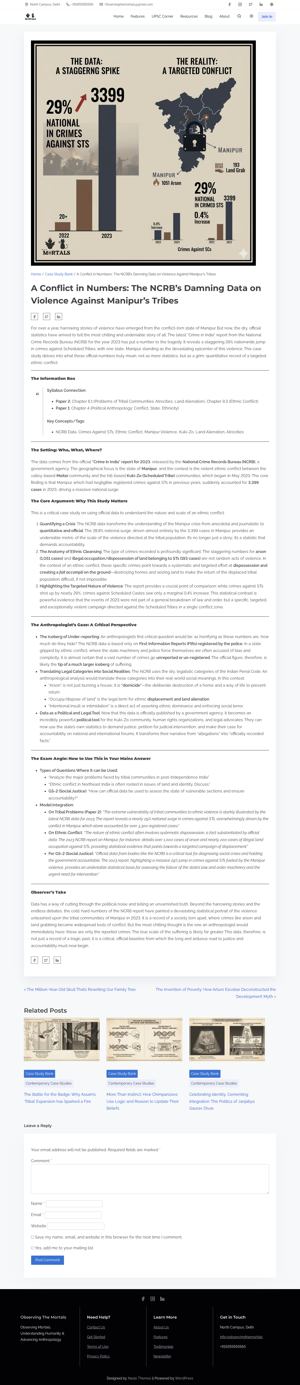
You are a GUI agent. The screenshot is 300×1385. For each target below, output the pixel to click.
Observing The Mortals (43, 1317)
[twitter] (250, 4)
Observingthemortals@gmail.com (128, 4)
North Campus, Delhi (44, 4)
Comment (41, 1160)
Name (38, 1203)
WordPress (184, 1378)
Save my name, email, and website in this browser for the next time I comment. (108, 1237)
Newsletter (162, 1356)
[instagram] (240, 4)
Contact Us (96, 1327)
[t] (271, 4)
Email (37, 1214)
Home (36, 274)
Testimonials (163, 1347)
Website (38, 1226)
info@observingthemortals (241, 1337)
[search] (239, 17)
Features (161, 1337)
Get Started (96, 1337)
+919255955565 (81, 4)
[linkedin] (261, 4)
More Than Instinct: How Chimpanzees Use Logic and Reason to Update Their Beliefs (143, 1101)
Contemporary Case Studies (49, 1083)
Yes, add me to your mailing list (63, 1248)
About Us (161, 1327)
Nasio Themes (140, 1378)
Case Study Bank (59, 274)
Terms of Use (97, 1347)
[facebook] (229, 4)
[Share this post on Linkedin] (58, 316)
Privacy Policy (98, 1356)
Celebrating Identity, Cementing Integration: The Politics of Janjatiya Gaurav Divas (222, 1101)
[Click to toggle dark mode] (251, 16)
